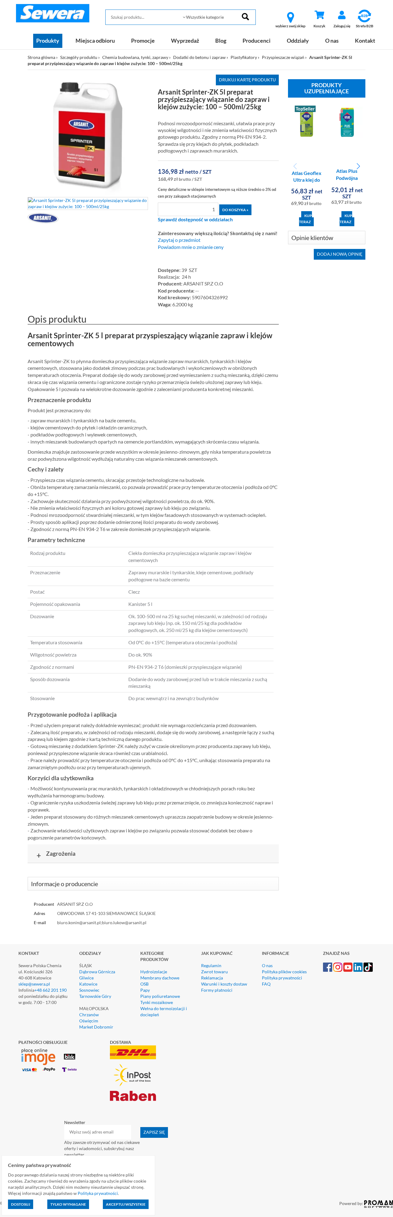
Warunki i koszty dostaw (224, 983)
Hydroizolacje (153, 971)
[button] (358, 166)
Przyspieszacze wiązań (283, 57)
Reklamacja (212, 977)
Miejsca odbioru (95, 40)
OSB (144, 983)
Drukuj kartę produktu (247, 79)
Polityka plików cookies (284, 971)
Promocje (143, 40)
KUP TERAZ (305, 218)
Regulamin (211, 965)
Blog (220, 40)
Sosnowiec (89, 990)
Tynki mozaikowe (156, 1002)
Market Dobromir (96, 1026)
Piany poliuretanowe (160, 996)
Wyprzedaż (185, 40)
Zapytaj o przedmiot (179, 240)
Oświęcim (88, 1020)
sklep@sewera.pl (34, 983)
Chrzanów (89, 1014)
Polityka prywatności (282, 977)
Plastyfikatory (244, 57)
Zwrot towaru (214, 971)
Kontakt (365, 40)
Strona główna (41, 57)
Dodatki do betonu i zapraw (199, 57)
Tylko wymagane (68, 1204)
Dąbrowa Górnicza (97, 971)
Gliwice (86, 977)
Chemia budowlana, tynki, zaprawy (135, 57)
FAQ (266, 983)
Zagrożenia (56, 855)
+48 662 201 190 (50, 990)
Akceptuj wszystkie (126, 1204)
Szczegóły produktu (78, 57)
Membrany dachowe (159, 977)
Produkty (47, 40)
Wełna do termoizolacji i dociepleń (163, 1011)
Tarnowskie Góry (95, 996)
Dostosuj (20, 1204)
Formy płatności (216, 990)
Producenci (256, 40)
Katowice (88, 983)
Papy (145, 990)
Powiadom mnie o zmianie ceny (191, 247)
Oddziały (298, 40)
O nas (332, 40)
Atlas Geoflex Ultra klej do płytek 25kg (306, 180)
